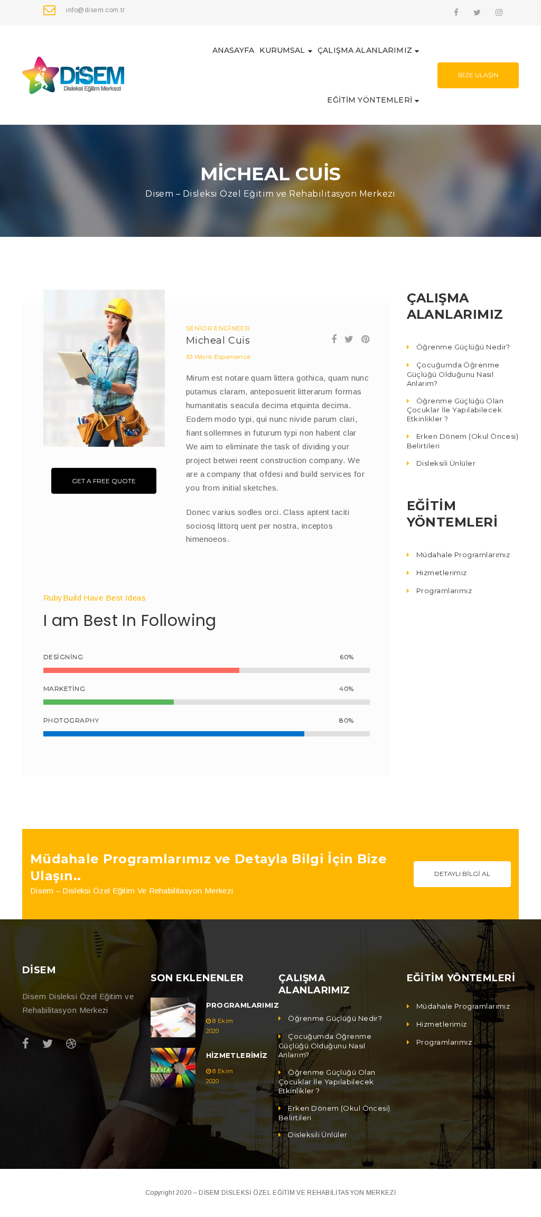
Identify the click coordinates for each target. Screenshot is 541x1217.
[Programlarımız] (173, 1017)
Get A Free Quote (104, 481)
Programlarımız (242, 1005)
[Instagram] (499, 12)
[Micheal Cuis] (104, 368)
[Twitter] (477, 12)
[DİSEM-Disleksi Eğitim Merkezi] (73, 74)
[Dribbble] (71, 1043)
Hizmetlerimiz (237, 1055)
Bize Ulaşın (478, 75)
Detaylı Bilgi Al (462, 874)
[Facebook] (456, 12)
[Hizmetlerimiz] (173, 1067)
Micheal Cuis (218, 340)
